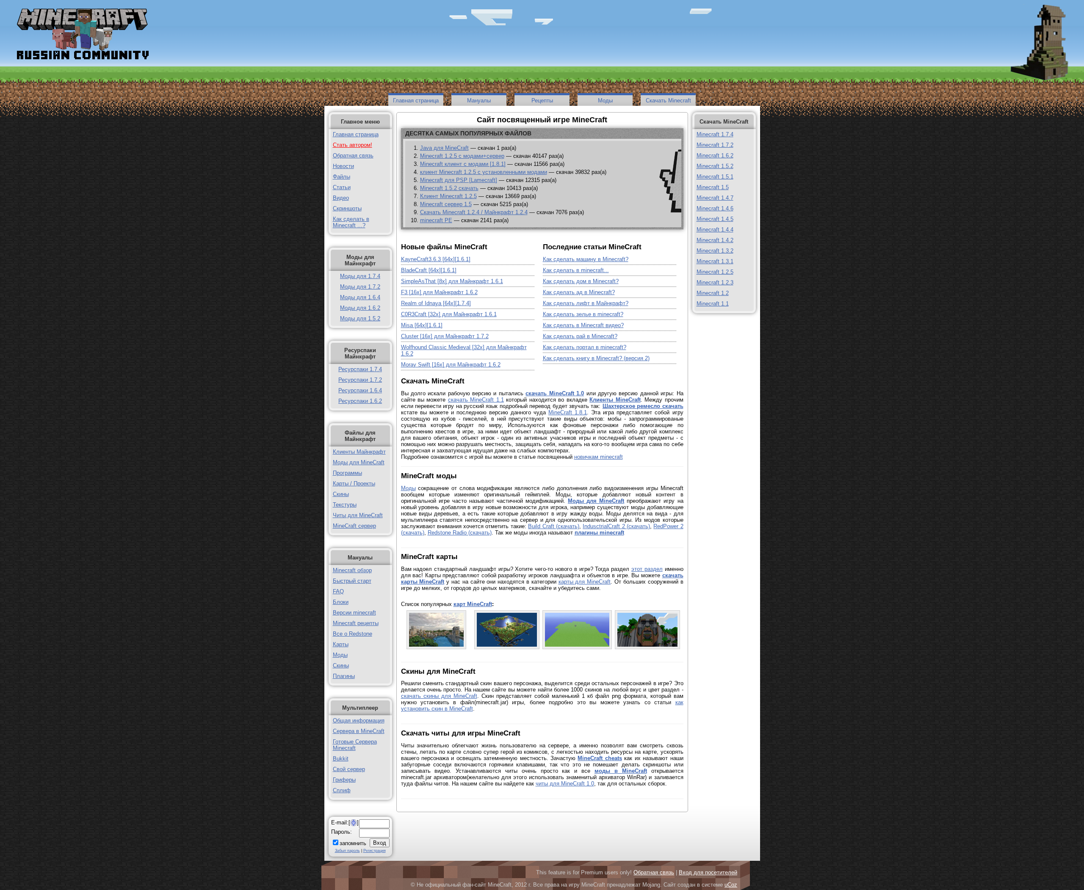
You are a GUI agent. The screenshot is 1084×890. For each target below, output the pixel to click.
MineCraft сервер (354, 526)
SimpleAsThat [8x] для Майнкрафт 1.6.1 (452, 281)
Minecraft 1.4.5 (715, 219)
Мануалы (479, 100)
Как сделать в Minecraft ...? (351, 222)
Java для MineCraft (444, 148)
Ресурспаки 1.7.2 (360, 380)
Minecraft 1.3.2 (715, 251)
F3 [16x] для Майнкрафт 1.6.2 (439, 292)
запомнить (353, 843)
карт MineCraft (473, 604)
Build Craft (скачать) (553, 526)
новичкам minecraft (598, 457)
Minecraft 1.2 (713, 293)
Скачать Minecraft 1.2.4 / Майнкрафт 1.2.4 (474, 212)
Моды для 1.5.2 (360, 318)
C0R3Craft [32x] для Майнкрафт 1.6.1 (449, 314)
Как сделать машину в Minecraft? (585, 259)
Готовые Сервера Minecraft (355, 744)
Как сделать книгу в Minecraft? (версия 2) (596, 358)
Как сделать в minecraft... (576, 270)
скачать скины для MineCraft (439, 696)
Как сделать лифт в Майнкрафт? (585, 303)
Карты (340, 644)
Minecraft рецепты (356, 623)
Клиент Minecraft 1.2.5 (448, 196)
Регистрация (374, 851)
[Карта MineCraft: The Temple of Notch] (647, 645)
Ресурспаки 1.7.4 (360, 369)
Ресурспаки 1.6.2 (360, 401)
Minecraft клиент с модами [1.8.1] (463, 164)
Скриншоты (347, 208)
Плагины (344, 676)
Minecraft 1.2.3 (715, 282)
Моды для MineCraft (358, 462)
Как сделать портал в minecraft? (584, 347)
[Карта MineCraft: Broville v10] (436, 645)
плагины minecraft (599, 532)
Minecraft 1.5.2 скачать (449, 188)
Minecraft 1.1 (713, 303)
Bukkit (340, 758)
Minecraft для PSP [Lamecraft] (458, 180)
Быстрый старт (352, 581)
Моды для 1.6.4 (360, 297)
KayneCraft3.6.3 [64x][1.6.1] (435, 259)
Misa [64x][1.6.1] (421, 325)
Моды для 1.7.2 (360, 287)
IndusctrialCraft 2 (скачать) (616, 526)
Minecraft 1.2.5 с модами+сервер (462, 156)
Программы (347, 473)
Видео (341, 198)
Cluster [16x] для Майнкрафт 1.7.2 (445, 336)
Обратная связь (353, 155)
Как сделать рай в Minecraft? (580, 336)
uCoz (731, 885)
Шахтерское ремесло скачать (643, 406)
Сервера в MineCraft (358, 731)
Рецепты (542, 100)
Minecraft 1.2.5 (715, 272)
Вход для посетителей (708, 872)
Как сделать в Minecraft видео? (583, 325)
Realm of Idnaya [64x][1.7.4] (436, 303)
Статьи (342, 187)
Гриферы (344, 780)
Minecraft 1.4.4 (715, 229)
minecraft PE (436, 220)
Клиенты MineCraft (614, 400)
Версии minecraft (354, 612)
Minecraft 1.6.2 (715, 155)
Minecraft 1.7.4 (715, 134)
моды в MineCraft (621, 771)
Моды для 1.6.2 (360, 308)
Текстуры (345, 504)
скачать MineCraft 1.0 (554, 393)
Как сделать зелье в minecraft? (583, 314)
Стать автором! (352, 145)
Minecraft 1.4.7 (715, 198)
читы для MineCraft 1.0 (565, 783)
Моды (605, 100)
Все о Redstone (352, 634)
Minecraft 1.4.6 (715, 208)
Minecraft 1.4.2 (715, 240)
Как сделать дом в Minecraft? (581, 281)
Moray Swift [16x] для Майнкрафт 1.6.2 (451, 364)
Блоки (340, 602)
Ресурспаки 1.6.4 (360, 390)
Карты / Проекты (354, 483)
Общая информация (358, 720)
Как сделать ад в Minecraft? (579, 292)
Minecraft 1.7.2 (715, 145)
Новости (343, 166)
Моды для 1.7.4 (360, 276)
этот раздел (647, 569)
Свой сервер (349, 769)
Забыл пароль (347, 851)
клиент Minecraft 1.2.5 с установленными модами (483, 172)
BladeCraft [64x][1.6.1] (428, 270)
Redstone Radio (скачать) (460, 532)
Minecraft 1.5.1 (715, 177)
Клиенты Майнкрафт (359, 452)
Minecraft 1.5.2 (715, 166)
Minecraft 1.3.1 (715, 261)
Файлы (341, 177)
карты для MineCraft (585, 582)
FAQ (338, 591)
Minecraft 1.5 (713, 187)
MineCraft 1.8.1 (567, 412)
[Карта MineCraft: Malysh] (507, 645)
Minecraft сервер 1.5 (446, 204)
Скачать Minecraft (668, 100)
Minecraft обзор (352, 570)
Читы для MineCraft (358, 515)
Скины (341, 494)
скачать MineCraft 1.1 (476, 400)
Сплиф (342, 790)
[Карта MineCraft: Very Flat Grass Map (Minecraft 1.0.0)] (577, 645)
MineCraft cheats (600, 758)
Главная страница (416, 100)
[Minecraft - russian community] (81, 34)
